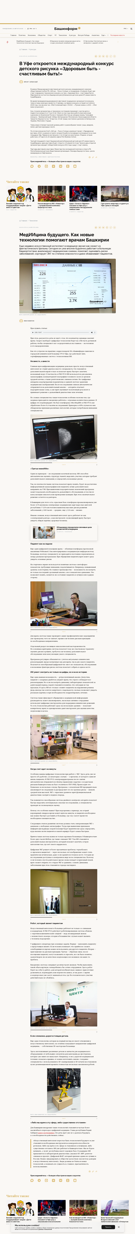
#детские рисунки (54, 157)
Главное (13, 35)
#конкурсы (34, 157)
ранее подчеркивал (46, 1133)
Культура (72, 35)
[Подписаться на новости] (74, 166)
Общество (41, 35)
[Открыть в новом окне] (32, 166)
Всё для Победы (83, 35)
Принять (108, 1227)
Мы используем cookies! (27, 1225)
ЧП (55, 35)
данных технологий (45, 1229)
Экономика (32, 35)
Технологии (63, 35)
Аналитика (95, 35)
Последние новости (117, 35)
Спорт (50, 35)
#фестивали (43, 157)
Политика (22, 35)
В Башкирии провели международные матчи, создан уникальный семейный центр (65, 42)
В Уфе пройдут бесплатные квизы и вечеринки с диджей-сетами (96, 42)
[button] (96, 464)
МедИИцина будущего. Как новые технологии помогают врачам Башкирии (30, 42)
